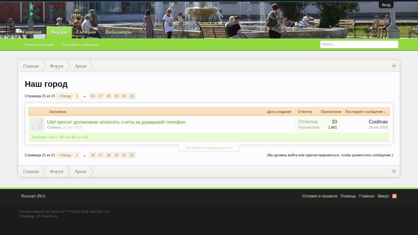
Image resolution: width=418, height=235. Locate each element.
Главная (32, 32)
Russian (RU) (33, 196)
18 (108, 96)
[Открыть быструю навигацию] (394, 66)
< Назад (64, 96)
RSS (394, 196)
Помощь (348, 196)
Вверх (383, 196)
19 (116, 96)
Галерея (86, 32)
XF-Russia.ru (46, 216)
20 (124, 96)
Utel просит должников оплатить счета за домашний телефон (116, 122)
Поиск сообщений (39, 45)
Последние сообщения (80, 45)
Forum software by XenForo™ (65, 211)
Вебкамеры (118, 32)
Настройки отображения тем (209, 148)
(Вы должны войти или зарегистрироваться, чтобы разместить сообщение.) (330, 155)
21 (132, 96)
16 (93, 96)
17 (101, 96)
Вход (386, 5)
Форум (59, 32)
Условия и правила (319, 196)
